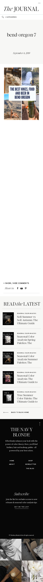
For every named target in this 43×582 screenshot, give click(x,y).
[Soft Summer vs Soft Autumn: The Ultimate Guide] (8, 318)
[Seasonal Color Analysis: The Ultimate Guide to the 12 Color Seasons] (8, 377)
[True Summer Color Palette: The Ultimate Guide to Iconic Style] (8, 397)
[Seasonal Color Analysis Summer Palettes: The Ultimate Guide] (8, 358)
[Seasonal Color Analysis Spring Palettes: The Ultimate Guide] (8, 338)
